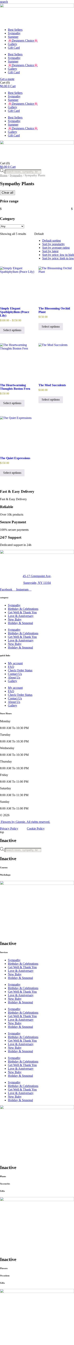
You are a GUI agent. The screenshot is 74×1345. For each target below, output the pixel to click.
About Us (14, 677)
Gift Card (14, 47)
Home (3, 175)
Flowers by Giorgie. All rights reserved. (25, 821)
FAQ (11, 666)
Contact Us (15, 674)
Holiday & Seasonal (20, 623)
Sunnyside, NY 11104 (37, 582)
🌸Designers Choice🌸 (23, 40)
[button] (4, 1)
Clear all (7, 192)
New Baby (15, 619)
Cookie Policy (36, 828)
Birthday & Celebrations (23, 608)
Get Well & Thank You (22, 612)
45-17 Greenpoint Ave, (37, 576)
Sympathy (14, 33)
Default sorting (51, 240)
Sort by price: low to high (58, 254)
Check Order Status (20, 670)
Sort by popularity (53, 244)
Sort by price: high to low (58, 258)
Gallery (12, 44)
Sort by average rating (56, 247)
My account (15, 663)
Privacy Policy (9, 828)
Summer (13, 36)
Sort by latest (50, 251)
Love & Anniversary (21, 616)
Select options (12, 330)
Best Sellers (15, 29)
